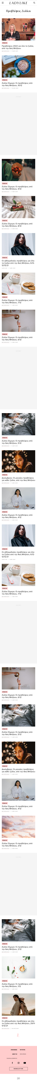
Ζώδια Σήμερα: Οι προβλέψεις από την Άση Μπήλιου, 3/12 (17, 844)
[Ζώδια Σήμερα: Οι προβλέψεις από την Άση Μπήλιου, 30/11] (18, 1044)
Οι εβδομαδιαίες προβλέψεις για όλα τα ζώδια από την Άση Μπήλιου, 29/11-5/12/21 (18, 1023)
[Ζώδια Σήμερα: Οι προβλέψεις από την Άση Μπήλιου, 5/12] (18, 424)
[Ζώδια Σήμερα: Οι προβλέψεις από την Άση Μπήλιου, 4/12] (18, 498)
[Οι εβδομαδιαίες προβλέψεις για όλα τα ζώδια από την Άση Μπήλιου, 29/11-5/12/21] (18, 1004)
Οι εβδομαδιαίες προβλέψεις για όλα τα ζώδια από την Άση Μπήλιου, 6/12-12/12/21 (18, 263)
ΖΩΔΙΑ (5, 43)
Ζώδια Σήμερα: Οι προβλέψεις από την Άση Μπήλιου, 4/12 (17, 516)
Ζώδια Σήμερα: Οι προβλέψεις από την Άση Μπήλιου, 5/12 (17, 441)
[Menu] (2, 2)
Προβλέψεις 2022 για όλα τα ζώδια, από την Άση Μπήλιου (18, 47)
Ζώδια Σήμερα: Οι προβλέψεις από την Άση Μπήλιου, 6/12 (17, 338)
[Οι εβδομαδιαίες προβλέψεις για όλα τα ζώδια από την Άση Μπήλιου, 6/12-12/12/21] (18, 244)
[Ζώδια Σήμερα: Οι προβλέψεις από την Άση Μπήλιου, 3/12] (18, 827)
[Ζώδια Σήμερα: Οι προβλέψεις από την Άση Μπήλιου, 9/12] (18, 170)
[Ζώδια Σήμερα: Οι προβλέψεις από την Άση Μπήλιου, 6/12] (18, 321)
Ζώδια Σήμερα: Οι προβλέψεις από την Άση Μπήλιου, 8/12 (17, 224)
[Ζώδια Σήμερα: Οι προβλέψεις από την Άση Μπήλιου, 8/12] (18, 207)
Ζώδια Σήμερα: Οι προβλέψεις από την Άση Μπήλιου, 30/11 (17, 1061)
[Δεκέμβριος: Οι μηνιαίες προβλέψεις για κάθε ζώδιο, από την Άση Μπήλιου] (18, 461)
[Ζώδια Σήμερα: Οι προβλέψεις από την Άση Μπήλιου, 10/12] (18, 66)
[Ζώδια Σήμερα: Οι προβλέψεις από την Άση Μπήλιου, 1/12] (18, 967)
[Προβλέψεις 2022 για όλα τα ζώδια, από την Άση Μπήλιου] (18, 29)
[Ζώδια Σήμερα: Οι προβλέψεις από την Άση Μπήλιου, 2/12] (18, 930)
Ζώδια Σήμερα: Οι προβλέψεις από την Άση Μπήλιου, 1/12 (17, 985)
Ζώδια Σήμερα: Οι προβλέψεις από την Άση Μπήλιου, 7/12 (17, 301)
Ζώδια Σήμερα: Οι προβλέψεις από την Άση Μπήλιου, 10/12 (17, 84)
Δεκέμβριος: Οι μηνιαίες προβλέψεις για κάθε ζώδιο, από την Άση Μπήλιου (18, 479)
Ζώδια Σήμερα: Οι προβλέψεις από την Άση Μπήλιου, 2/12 (17, 948)
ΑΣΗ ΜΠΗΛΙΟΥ (6, 51)
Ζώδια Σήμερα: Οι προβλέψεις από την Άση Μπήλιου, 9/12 (17, 187)
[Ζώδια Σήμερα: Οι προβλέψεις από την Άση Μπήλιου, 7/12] (18, 284)
